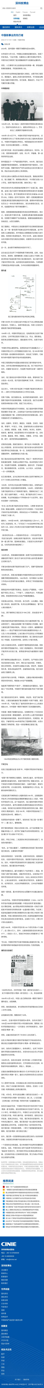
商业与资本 (5, 1344)
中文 (12, 12)
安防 (3, 1374)
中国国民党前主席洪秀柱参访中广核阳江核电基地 (21, 1212)
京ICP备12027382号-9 (35, 1384)
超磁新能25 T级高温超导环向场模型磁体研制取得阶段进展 (23, 1224)
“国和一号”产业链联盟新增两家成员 (17, 1187)
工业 (3, 1364)
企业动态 (4, 1304)
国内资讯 (6, 27)
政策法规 (30, 27)
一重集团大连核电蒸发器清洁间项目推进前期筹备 (21, 1190)
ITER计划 (4, 1340)
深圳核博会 (27, 15)
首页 (14, 15)
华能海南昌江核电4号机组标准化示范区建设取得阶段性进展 (23, 1201)
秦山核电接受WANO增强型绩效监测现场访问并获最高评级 (23, 1193)
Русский (32, 12)
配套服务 (4, 1277)
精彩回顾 (4, 1280)
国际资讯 (18, 27)
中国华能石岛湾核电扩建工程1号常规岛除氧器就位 (22, 1195)
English (18, 12)
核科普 (3, 1313)
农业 (3, 1371)
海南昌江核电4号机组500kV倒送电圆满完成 (19, 1215)
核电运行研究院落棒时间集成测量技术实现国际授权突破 (23, 1227)
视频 (3, 1310)
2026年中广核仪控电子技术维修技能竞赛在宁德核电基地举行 (23, 1221)
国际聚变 (4, 1334)
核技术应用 (17, 22)
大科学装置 (5, 1337)
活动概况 (4, 1270)
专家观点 (4, 1307)
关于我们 (18, 1379)
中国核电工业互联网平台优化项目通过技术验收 (21, 1198)
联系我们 (4, 1283)
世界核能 (16, 18)
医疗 (3, 1354)
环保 (3, 1361)
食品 (3, 1367)
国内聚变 (4, 1330)
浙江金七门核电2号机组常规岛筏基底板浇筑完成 (21, 1218)
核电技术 (4, 1317)
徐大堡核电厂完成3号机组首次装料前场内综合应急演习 (23, 1207)
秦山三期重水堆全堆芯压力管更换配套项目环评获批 (22, 1210)
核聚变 (25, 18)
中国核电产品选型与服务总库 (12, 1320)
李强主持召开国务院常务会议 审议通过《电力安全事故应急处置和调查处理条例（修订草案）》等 (23, 1204)
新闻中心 (4, 1273)
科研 (3, 1357)
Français (25, 12)
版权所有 (26, 1379)
